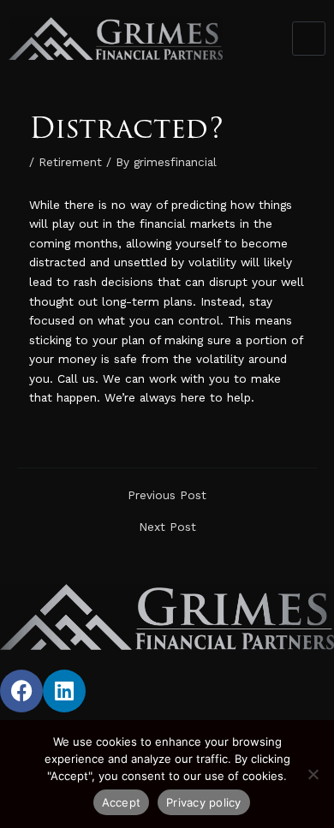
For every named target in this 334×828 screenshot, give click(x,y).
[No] (312, 774)
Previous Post (167, 496)
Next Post (167, 527)
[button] (309, 38)
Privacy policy (204, 802)
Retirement (70, 162)
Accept (121, 802)
